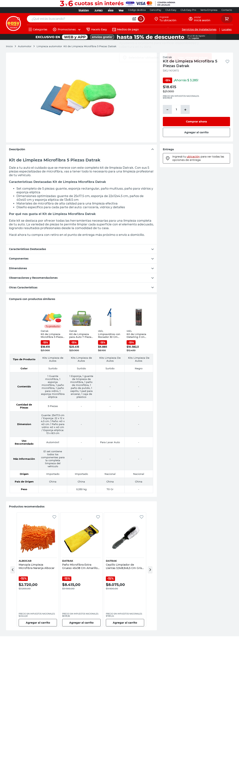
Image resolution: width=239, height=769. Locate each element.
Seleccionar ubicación (144, 57)
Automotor (24, 46)
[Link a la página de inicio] (11, 46)
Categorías (40, 29)
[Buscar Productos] (141, 19)
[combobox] (86, 18)
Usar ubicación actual (192, 57)
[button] (12, 569)
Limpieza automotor (49, 46)
